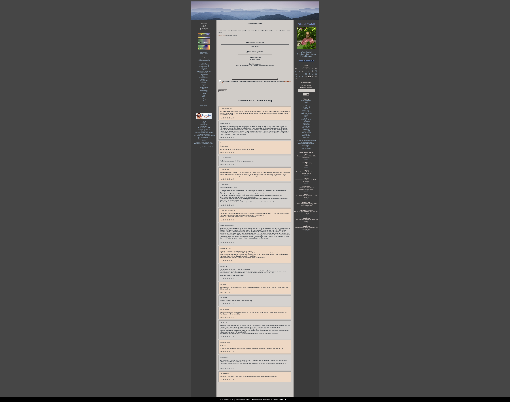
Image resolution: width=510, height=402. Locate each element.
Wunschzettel (306, 52)
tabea (204, 93)
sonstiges (306, 123)
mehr (307, 159)
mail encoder (203, 105)
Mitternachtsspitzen (204, 129)
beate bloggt (306, 145)
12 (302, 73)
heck (203, 76)
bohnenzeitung (204, 66)
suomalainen (204, 90)
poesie (306, 108)
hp (306, 105)
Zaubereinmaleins (204, 139)
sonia (204, 89)
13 (306, 73)
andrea (204, 63)
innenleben (306, 121)
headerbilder (306, 136)
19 (302, 75)
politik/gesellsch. (306, 120)
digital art (306, 129)
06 (306, 72)
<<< (295, 67)
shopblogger (204, 87)
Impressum (204, 28)
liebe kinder (306, 126)
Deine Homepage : (255, 58)
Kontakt (203, 26)
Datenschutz (204, 30)
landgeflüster (204, 81)
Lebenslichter (204, 131)
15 (312, 73)
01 (312, 70)
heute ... (306, 116)
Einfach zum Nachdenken (204, 142)
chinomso (204, 68)
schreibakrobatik (306, 142)
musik (306, 115)
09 (316, 72)
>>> (316, 67)
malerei (306, 134)
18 (299, 75)
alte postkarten (306, 132)
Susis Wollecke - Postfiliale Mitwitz (204, 136)
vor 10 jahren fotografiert (306, 143)
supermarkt (204, 92)
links (306, 104)
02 (316, 70)
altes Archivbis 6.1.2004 (204, 52)
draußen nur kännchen (204, 71)
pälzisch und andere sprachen (306, 140)
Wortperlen (203, 124)
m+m (306, 139)
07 (309, 72)
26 (302, 76)
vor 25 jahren (306, 148)
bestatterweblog (204, 65)
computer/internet (306, 112)
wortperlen (204, 100)
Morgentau (203, 126)
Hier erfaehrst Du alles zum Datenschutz (267, 400)
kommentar (306, 124)
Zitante (204, 121)
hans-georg (204, 74)
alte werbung (306, 128)
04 (299, 72)
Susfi (203, 140)
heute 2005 (306, 131)
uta (204, 98)
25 (299, 76)
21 (309, 75)
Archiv (204, 25)
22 (312, 75)
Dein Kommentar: (255, 64)
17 (296, 75)
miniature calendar (204, 60)
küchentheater (204, 77)
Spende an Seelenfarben (306, 54)
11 (299, 73)
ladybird (203, 79)
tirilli (204, 95)
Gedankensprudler (204, 134)
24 (296, 76)
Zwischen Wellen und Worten (204, 132)
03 (296, 72)
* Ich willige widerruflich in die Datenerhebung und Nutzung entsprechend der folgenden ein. (254, 82)
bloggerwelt (306, 107)
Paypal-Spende (306, 56)
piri (204, 85)
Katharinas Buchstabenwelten (203, 143)
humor (306, 118)
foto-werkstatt (203, 73)
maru (204, 84)
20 (306, 75)
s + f (306, 147)
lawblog (203, 82)
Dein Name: (255, 47)
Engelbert (221, 35)
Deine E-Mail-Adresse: (255, 52)
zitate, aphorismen (306, 113)
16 (316, 73)
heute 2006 (306, 137)
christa (204, 69)
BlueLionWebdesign (208, 147)
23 (316, 75)
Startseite (204, 23)
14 (309, 73)
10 (296, 73)
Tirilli (204, 123)
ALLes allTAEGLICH (203, 128)
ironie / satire (306, 110)
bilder (306, 102)
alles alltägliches (306, 100)
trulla (203, 96)
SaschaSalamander (204, 137)
